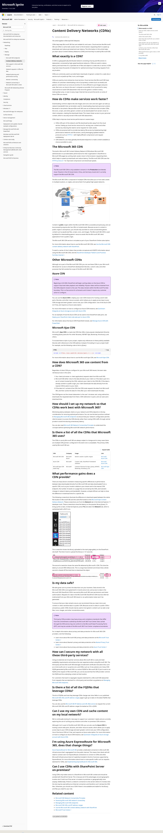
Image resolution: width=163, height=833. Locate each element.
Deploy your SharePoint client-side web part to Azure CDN (71, 317)
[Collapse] (24, 23)
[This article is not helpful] (155, 64)
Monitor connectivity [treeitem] (12, 79)
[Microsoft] (3, 15)
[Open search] (154, 14)
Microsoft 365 (62, 25)
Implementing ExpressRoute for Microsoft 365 (82, 762)
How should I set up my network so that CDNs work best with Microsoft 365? (149, 44)
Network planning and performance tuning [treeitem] (12, 75)
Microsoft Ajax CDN (102, 357)
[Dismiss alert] (159, 3)
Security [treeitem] (5, 102)
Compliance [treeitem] (6, 99)
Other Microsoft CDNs (145, 36)
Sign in (159, 15)
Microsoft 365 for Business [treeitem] (11, 158)
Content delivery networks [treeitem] (14, 61)
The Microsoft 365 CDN (145, 34)
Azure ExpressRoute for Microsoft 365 (64, 750)
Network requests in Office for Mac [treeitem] (14, 70)
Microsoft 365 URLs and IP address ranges (66, 698)
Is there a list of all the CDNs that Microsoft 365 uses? (148, 48)
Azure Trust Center (100, 647)
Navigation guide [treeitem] (8, 155)
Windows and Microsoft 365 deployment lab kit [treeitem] (11, 135)
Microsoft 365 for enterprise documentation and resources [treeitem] (12, 35)
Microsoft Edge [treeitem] (7, 121)
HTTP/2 (69, 135)
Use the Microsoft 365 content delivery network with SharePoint (76, 807)
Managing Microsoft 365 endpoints (65, 417)
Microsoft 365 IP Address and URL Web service (81, 704)
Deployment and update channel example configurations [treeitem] (12, 125)
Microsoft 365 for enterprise (76, 25)
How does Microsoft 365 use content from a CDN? (149, 39)
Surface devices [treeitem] (7, 114)
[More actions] (109, 25)
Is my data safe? (143, 55)
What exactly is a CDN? (145, 28)
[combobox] (13, 27)
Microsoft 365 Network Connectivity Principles (79, 425)
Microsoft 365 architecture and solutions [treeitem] (12, 143)
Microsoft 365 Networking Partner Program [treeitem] (14, 89)
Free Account (156, 19)
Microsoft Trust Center (63, 810)
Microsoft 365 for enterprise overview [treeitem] (14, 39)
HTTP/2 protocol (57, 161)
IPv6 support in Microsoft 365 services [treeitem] (14, 65)
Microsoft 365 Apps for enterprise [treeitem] (13, 111)
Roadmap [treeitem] (7, 45)
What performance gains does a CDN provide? (149, 52)
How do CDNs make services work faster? (148, 31)
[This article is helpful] (153, 64)
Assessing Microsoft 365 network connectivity (70, 800)
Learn (54, 25)
